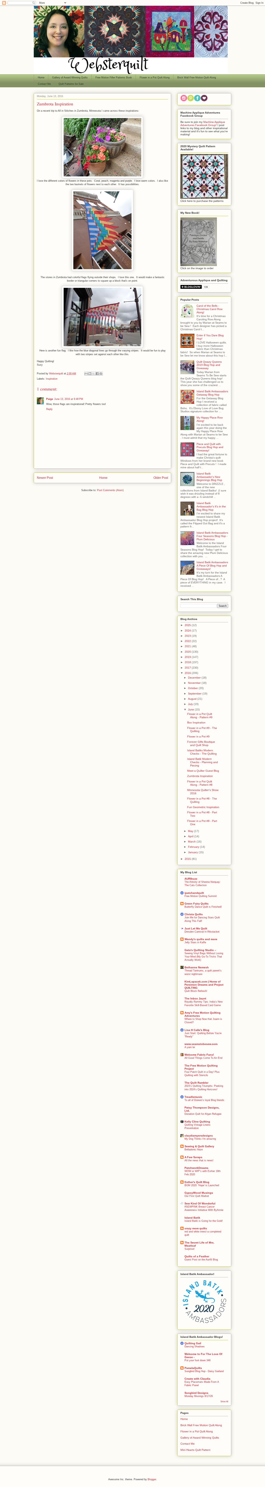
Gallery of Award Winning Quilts (70, 77)
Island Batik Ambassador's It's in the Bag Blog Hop (211, 506)
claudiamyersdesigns (198, 1135)
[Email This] (86, 374)
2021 (188, 646)
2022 (188, 641)
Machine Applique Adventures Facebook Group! (202, 123)
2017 (188, 667)
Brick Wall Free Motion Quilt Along (196, 77)
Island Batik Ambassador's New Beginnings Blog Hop (209, 477)
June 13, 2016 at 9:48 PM (68, 399)
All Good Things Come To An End (203, 1057)
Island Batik (192, 1217)
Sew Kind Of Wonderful (199, 1203)
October (193, 688)
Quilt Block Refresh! (195, 991)
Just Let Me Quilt (195, 928)
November (195, 682)
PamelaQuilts (193, 1368)
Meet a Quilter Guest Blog (203, 770)
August (192, 698)
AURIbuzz (190, 878)
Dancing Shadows (194, 1346)
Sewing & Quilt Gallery (199, 1146)
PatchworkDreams (196, 1167)
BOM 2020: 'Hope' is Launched (201, 1185)
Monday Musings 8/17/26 (198, 1396)
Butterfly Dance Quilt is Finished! (203, 906)
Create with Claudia (197, 1378)
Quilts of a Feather (196, 1256)
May (191, 831)
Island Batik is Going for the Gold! (203, 1220)
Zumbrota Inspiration (200, 776)
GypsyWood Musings (198, 1192)
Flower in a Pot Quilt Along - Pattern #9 (199, 715)
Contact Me (44, 83)
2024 (188, 630)
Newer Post (45, 477)
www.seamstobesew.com (200, 1044)
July (191, 704)
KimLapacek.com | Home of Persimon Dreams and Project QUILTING (203, 984)
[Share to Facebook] (97, 374)
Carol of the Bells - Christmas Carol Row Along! (210, 309)
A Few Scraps (193, 1157)
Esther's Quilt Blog (196, 1182)
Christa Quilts (193, 914)
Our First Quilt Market (196, 1196)
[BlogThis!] (90, 374)
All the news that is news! (198, 1160)
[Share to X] (93, 374)
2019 (188, 657)
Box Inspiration (196, 722)
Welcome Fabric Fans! (199, 1054)
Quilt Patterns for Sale (71, 83)
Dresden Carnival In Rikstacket (201, 931)
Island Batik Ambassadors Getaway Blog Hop (212, 393)
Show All (224, 1401)
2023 (188, 635)
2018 (188, 662)
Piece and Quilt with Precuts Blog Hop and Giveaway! (210, 447)
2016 (188, 672)
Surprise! (189, 1248)
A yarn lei (189, 1047)
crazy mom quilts (195, 1228)
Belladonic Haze (193, 1149)
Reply (49, 409)
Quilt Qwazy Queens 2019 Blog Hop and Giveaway (209, 365)
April (191, 836)
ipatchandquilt (194, 892)
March (192, 841)
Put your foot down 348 (197, 1360)
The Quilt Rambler (196, 1082)
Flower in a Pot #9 (198, 736)
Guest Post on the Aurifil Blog (201, 1259)
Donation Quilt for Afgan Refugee (202, 1113)
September (195, 693)
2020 (188, 651)
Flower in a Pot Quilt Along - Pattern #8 (199, 783)
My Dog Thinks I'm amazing (200, 1138)
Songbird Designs (196, 1392)
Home (41, 77)
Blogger (152, 1479)
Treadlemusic (193, 1096)
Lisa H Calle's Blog (196, 1030)
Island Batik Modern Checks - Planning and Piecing (202, 762)
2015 (188, 858)
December (195, 677)
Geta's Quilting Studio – (200, 950)
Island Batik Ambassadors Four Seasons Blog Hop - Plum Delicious (212, 536)
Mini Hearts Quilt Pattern (195, 1449)
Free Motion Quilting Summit (200, 896)
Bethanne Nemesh (196, 967)
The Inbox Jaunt (195, 998)
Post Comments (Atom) (110, 490)
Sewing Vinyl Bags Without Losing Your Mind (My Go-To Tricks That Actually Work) (203, 957)
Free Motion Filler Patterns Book (113, 77)
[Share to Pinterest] (101, 374)
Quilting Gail (192, 1343)
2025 (188, 625)
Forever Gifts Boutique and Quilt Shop (201, 743)
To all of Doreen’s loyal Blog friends (204, 1100)
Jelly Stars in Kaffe (195, 942)
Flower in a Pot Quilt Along (155, 77)
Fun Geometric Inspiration (203, 807)
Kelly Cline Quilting (197, 1121)
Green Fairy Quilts (196, 903)
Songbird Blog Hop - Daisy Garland (204, 1371)
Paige (49, 399)
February (194, 846)
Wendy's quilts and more (200, 939)
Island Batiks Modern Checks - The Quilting (202, 752)
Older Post (160, 477)
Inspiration (51, 378)
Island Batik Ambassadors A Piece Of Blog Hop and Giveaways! (212, 565)
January (193, 852)
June (191, 709)
